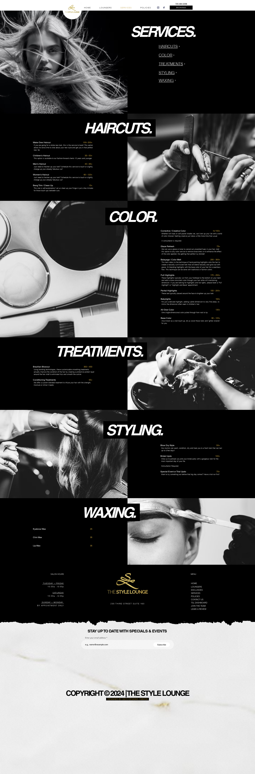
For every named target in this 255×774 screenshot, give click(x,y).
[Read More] (191, 88)
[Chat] (158, 7)
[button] (181, 8)
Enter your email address (95, 638)
